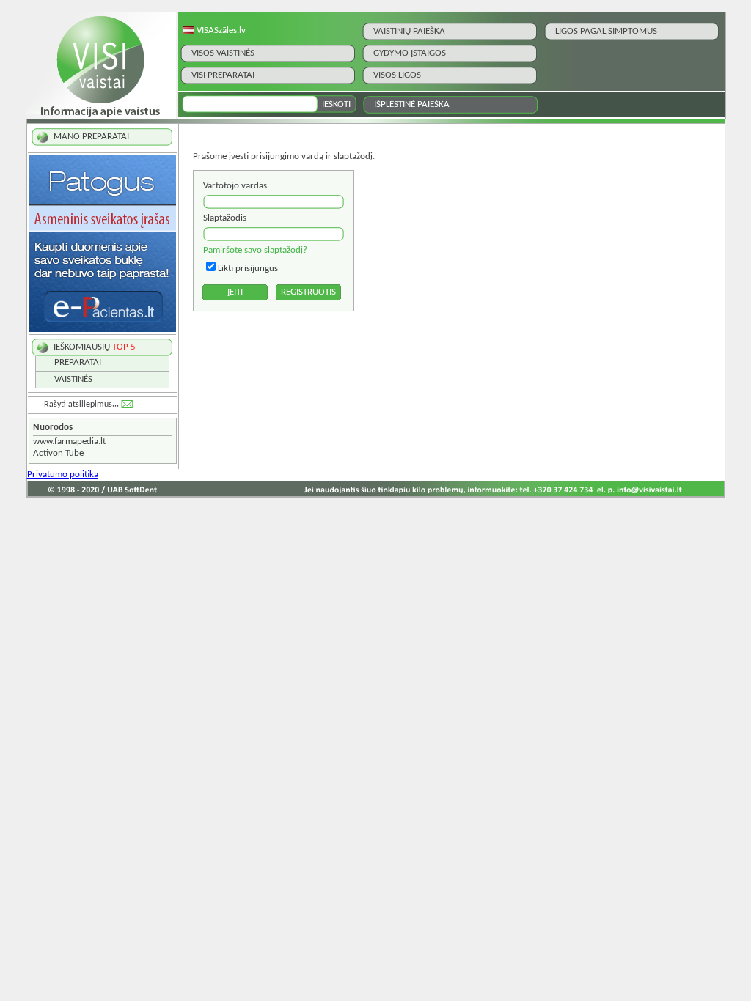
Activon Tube (58, 453)
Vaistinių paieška (409, 31)
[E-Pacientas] (102, 329)
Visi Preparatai (222, 75)
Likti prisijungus (248, 268)
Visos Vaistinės (222, 53)
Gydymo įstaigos (409, 53)
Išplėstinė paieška (412, 104)
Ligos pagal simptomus (606, 31)
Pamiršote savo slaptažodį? (255, 250)
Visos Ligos (397, 75)
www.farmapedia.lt (69, 441)
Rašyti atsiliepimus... (81, 404)
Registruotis (308, 292)
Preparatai (77, 362)
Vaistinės (73, 379)
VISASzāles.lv (221, 30)
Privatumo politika (62, 474)
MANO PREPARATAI (91, 136)
